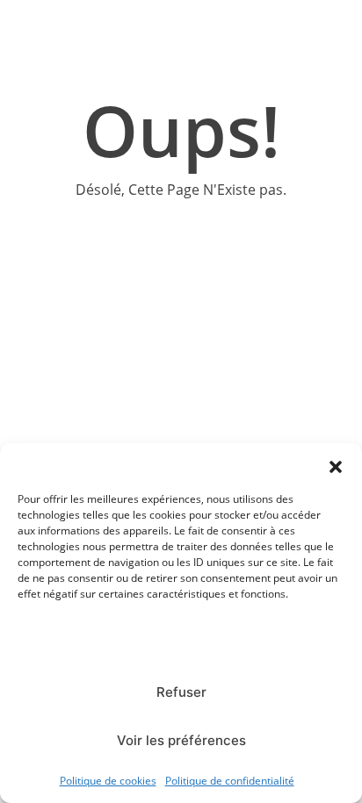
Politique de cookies (108, 780)
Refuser (181, 692)
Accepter (181, 643)
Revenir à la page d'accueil (181, 245)
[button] (335, 465)
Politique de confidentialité (229, 780)
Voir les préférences (181, 740)
